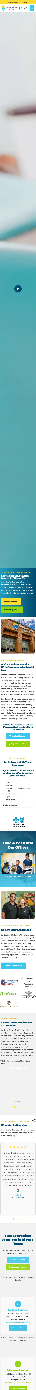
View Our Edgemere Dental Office (18, 1382)
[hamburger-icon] (32, 8)
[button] (3, 823)
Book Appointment (19, 1328)
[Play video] (18, 289)
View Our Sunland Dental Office (18, 1322)
